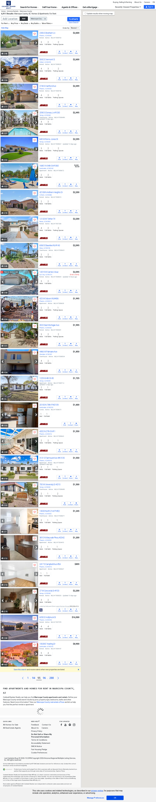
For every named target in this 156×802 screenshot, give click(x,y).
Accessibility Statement (40, 743)
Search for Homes (28, 7)
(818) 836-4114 (73, 606)
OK (115, 798)
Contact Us (46, 725)
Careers (147, 2)
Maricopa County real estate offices (50, 702)
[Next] (36, 43)
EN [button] (154, 2)
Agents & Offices (70, 7)
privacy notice (97, 791)
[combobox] (5, 23)
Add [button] (23, 19)
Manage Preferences (95, 798)
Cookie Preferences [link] (39, 753)
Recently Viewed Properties (127, 7)
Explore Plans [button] (60, 771)
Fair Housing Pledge (39, 749)
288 (51, 677)
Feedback (35, 725)
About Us (137, 2)
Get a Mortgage (90, 7)
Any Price (14, 23)
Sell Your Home (49, 7)
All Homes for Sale (10, 725)
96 (44, 677)
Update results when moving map (100, 14)
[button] (149, 7)
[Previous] (3, 43)
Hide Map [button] (4, 28)
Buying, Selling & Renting (122, 2)
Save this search (20, 670)
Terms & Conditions (39, 740)
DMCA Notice (36, 746)
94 (33, 677)
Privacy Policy (36, 731)
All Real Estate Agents (12, 728)
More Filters (46, 23)
